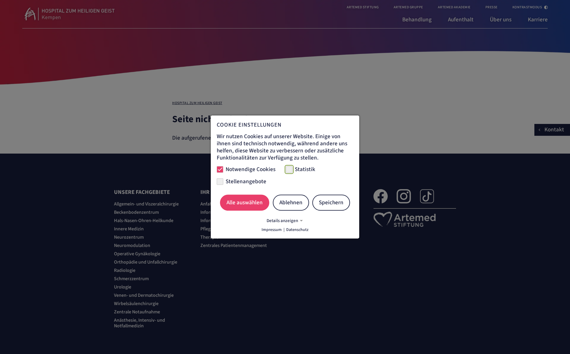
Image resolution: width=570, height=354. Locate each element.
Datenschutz (297, 230)
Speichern (331, 202)
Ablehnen (291, 202)
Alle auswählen (245, 202)
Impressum (272, 230)
